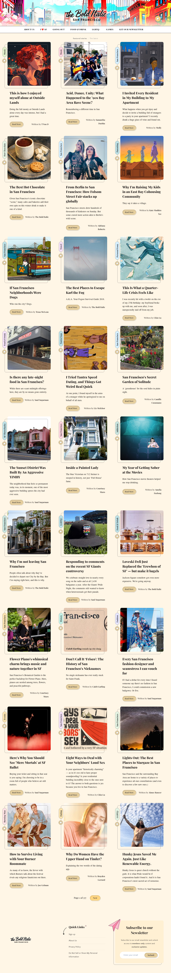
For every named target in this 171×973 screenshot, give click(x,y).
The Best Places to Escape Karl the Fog (85, 290)
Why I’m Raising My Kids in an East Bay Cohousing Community (141, 192)
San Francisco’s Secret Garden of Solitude (139, 379)
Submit (151, 955)
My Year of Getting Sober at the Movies (140, 469)
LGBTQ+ (96, 29)
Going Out (59, 29)
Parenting (117, 147)
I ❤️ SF (43, 29)
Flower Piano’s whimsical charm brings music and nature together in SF (29, 664)
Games (110, 29)
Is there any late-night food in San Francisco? (27, 379)
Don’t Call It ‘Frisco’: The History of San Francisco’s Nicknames (85, 664)
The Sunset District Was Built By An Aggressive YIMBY (28, 472)
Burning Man (4, 816)
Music (4, 52)
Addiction (117, 428)
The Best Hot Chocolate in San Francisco (27, 189)
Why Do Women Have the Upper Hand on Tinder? (85, 856)
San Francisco (117, 55)
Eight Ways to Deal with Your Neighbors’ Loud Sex (85, 760)
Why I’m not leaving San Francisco (28, 563)
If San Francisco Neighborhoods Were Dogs (25, 292)
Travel (61, 247)
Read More (17, 125)
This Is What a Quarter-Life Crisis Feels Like (140, 290)
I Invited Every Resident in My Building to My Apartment (140, 98)
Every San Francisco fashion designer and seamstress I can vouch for (139, 666)
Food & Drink (78, 29)
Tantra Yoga (61, 338)
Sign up (72, 934)
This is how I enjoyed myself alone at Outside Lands (27, 98)
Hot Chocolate (4, 149)
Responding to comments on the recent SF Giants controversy (85, 566)
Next (95, 898)
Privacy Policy (75, 947)
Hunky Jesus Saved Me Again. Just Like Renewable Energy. (139, 859)
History (61, 618)
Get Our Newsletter (131, 29)
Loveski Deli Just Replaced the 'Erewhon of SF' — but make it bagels (141, 566)
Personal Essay (117, 250)
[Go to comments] (4, 61)
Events (4, 717)
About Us (29, 29)
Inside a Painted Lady (82, 467)
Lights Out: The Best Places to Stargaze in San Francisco (141, 762)
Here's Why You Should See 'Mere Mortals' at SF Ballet (28, 762)
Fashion (117, 618)
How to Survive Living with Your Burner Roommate (26, 859)
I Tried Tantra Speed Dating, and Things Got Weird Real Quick (83, 382)
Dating (61, 813)
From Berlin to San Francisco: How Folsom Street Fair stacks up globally (83, 194)
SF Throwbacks (4, 431)
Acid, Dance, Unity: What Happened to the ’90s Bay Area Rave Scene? (85, 98)
